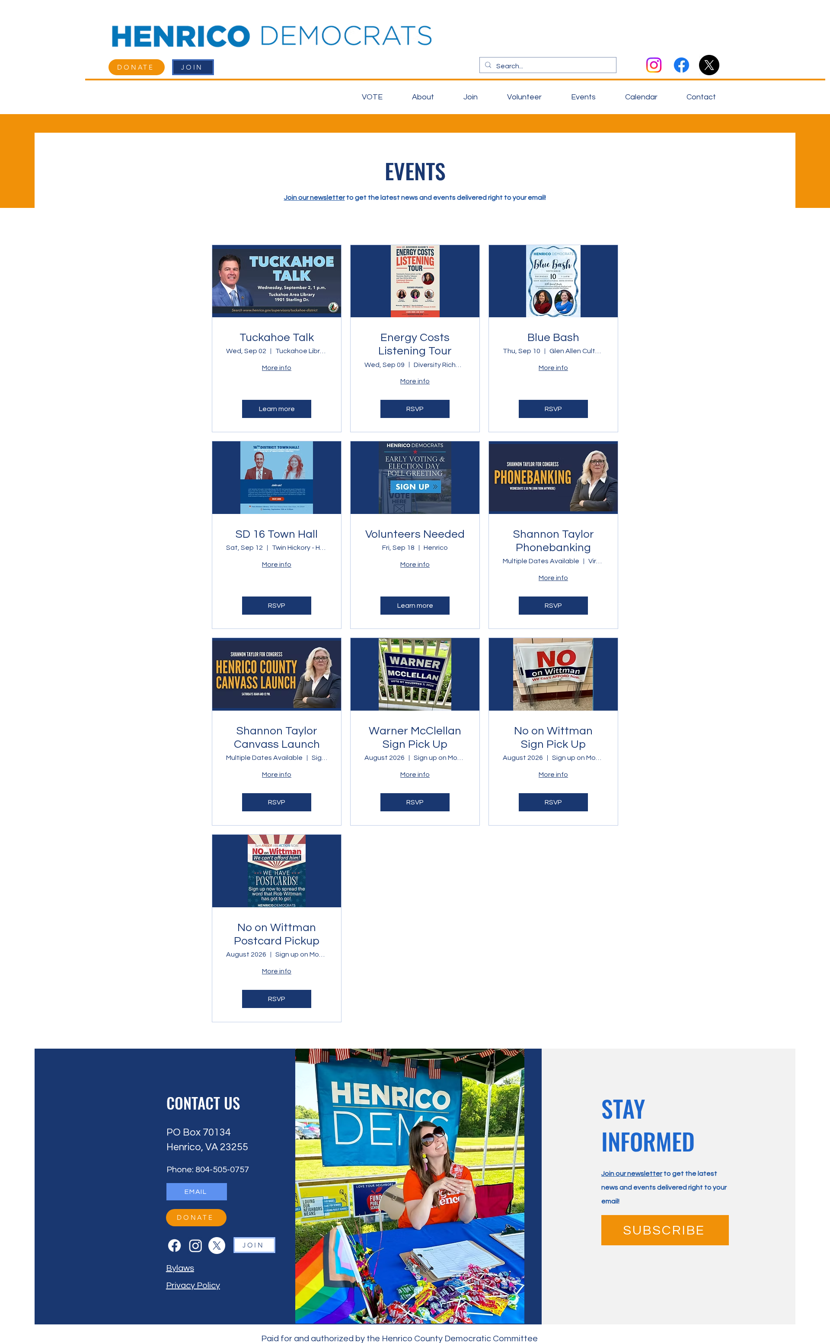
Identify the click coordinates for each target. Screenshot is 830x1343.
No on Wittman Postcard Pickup (276, 934)
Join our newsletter (314, 197)
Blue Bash (553, 337)
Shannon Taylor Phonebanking (553, 541)
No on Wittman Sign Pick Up (553, 737)
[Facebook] (681, 65)
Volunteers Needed (415, 534)
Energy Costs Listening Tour (415, 344)
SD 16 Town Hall (277, 534)
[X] (709, 65)
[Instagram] (654, 65)
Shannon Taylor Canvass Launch (277, 737)
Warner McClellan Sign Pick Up (415, 737)
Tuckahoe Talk (276, 337)
